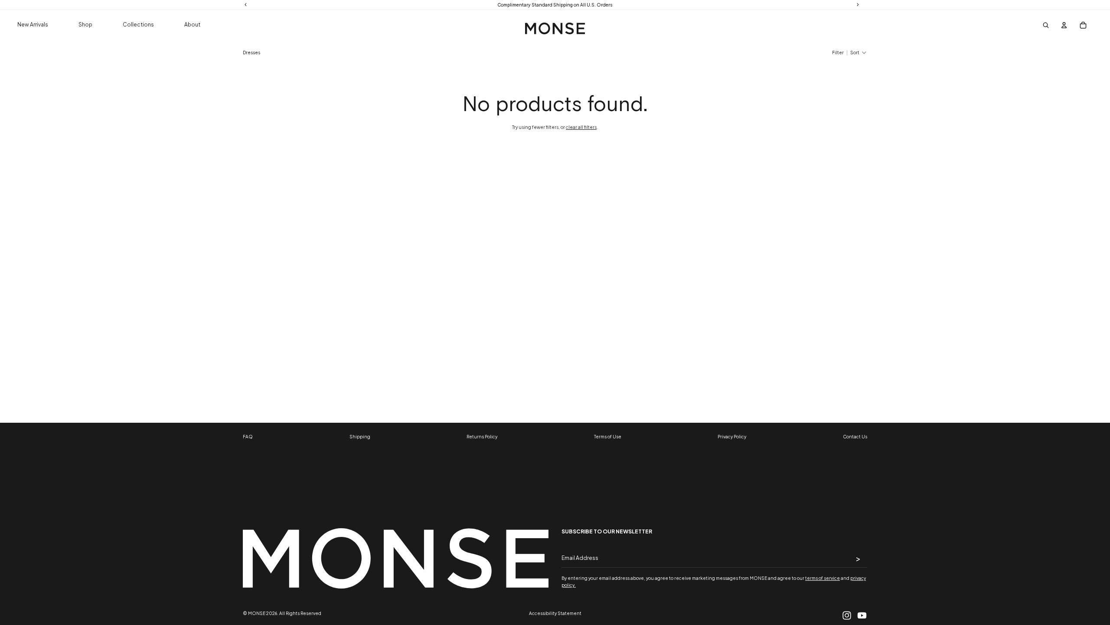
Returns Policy (482, 436)
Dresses (251, 52)
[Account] (1064, 25)
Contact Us (855, 436)
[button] (858, 52)
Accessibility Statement (555, 613)
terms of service (822, 578)
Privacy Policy (732, 436)
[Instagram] (847, 615)
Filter (838, 52)
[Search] (1046, 25)
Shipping (359, 436)
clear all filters (581, 127)
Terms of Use (607, 436)
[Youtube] (862, 615)
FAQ (248, 436)
